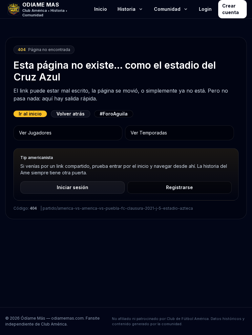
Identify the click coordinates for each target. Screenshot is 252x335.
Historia (126, 9)
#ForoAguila (114, 113)
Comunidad (167, 9)
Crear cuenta (230, 9)
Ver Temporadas (149, 132)
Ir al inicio (30, 113)
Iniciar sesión (72, 187)
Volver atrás (70, 113)
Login (205, 9)
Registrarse (179, 187)
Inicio (100, 9)
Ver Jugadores (35, 132)
